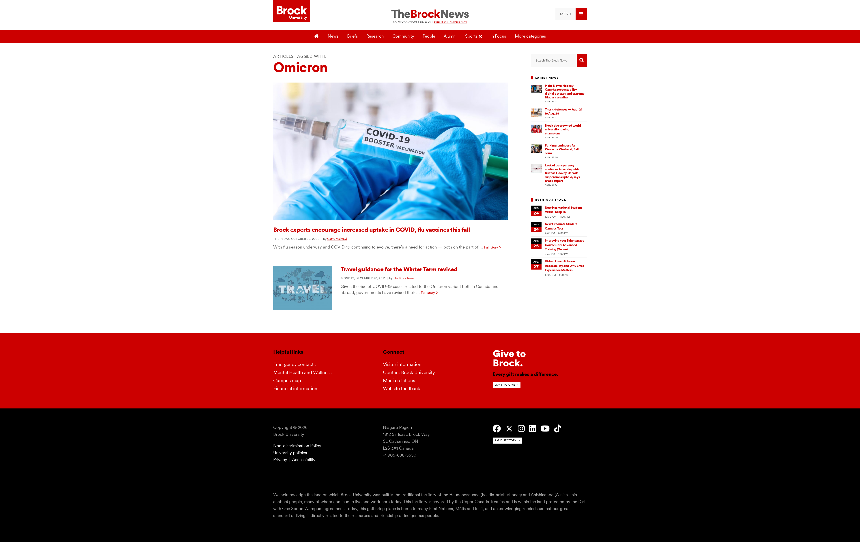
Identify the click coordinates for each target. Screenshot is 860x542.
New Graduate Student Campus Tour (561, 226)
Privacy (280, 459)
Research (375, 36)
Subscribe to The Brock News (450, 21)
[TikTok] (557, 429)
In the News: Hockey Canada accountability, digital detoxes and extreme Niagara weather (565, 91)
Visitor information (402, 364)
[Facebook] (497, 429)
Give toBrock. (509, 358)
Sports (471, 36)
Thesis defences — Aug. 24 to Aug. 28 (564, 111)
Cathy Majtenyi (337, 238)
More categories (530, 36)
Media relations (399, 380)
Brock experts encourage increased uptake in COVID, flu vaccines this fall (371, 229)
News (333, 36)
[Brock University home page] (291, 11)
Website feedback (401, 388)
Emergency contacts (294, 364)
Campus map (287, 380)
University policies (290, 452)
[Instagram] (521, 429)
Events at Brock (550, 199)
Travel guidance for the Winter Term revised (399, 269)
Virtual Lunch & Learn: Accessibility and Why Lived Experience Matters (565, 265)
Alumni (450, 36)
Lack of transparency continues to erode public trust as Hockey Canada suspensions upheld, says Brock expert (562, 173)
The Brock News (404, 278)
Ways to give (505, 384)
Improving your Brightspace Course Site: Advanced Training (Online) (564, 244)
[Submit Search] (582, 60)
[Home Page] (317, 36)
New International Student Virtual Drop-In (563, 210)
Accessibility (303, 459)
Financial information (295, 388)
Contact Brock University (409, 372)
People (429, 36)
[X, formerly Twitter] (509, 429)
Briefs (352, 36)
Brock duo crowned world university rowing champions (563, 129)
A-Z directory (506, 440)
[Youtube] (545, 429)
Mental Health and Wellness (302, 372)
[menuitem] (571, 14)
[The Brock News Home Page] (430, 14)
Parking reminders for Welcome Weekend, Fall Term (562, 149)
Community (403, 36)
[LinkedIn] (532, 429)
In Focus (498, 36)
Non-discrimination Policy (297, 445)
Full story (491, 247)
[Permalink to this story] (390, 218)
